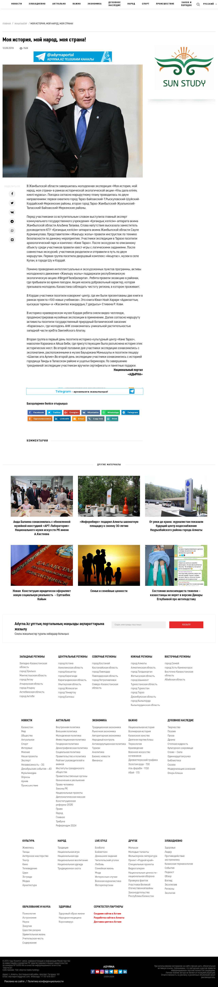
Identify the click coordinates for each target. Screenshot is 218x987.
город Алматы (139, 663)
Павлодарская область (105, 676)
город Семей (172, 663)
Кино (25, 864)
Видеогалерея (136, 868)
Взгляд (168, 881)
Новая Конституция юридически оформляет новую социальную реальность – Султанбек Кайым (42, 595)
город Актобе (27, 696)
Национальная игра (69, 852)
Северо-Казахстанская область (105, 686)
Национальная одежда (70, 864)
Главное (60, 817)
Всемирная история (139, 731)
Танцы (25, 852)
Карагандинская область (72, 680)
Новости (16, 4)
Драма (171, 740)
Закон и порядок (186, 4)
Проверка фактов (138, 881)
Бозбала (100, 848)
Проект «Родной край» (141, 860)
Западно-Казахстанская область (33, 665)
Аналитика (98, 752)
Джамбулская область (143, 697)
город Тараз (137, 692)
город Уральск (28, 671)
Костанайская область (105, 668)
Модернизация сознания (181, 769)
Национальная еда (68, 856)
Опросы (25, 777)
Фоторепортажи (104, 885)
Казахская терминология (179, 864)
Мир (23, 731)
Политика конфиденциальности (46, 981)
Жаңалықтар (20, 24)
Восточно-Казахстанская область (179, 674)
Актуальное (27, 740)
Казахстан (27, 727)
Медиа (26, 881)
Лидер (168, 852)
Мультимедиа (28, 773)
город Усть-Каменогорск (178, 668)
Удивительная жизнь (33, 934)
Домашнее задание (106, 856)
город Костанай (101, 663)
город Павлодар (101, 672)
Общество (27, 736)
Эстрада (27, 877)
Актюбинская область (32, 692)
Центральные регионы (72, 657)
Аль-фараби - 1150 (138, 768)
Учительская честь (32, 938)
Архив (24, 781)
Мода (98, 873)
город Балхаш (66, 697)
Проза (171, 736)
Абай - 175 (133, 773)
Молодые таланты (138, 852)
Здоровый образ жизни (72, 914)
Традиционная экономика (106, 727)
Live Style (101, 841)
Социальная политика (68, 752)
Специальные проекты (141, 864)
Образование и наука (36, 907)
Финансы (97, 760)
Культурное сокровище (180, 748)
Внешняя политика (66, 731)
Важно (77, 4)
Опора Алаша (175, 773)
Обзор (168, 876)
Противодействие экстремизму (175, 858)
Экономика (95, 4)
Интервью (26, 748)
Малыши (133, 848)
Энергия (27, 926)
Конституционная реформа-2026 (66, 803)
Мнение (25, 752)
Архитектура (29, 885)
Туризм (96, 748)
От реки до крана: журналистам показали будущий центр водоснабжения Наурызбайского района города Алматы (176, 526)
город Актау (26, 679)
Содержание (29, 943)
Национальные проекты (69, 793)
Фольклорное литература (142, 856)
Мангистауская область (33, 675)
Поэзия (172, 731)
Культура (28, 841)
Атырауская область (31, 684)
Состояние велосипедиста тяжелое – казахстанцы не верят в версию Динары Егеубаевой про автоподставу (176, 595)
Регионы (169, 889)
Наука (25, 922)
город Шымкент (140, 680)
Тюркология (135, 744)
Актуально (59, 4)
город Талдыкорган (141, 672)
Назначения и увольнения (70, 780)
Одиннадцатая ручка (179, 756)
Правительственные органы (71, 776)
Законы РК (62, 789)
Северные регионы (104, 657)
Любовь (99, 864)
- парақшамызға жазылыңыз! (81, 391)
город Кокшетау (67, 672)
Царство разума (31, 930)
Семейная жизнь (104, 868)
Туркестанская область (144, 684)
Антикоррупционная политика (109, 744)
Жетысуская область (143, 676)
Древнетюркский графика (143, 760)
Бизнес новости (101, 756)
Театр (25, 860)
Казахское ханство (139, 736)
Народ (131, 4)
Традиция (63, 848)
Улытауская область (69, 684)
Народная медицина (70, 918)
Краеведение (135, 748)
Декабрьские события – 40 (36, 769)
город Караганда (67, 676)
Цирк (25, 873)
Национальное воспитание (73, 860)
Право (59, 809)
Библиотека (174, 760)
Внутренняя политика (68, 727)
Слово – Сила (175, 752)
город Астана (65, 663)
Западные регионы (32, 657)
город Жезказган (67, 688)
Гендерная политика (67, 744)
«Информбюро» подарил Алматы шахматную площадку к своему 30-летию (109, 524)
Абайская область (175, 679)
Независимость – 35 (32, 765)
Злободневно (37, 4)
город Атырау (27, 688)
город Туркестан (140, 688)
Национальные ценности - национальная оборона (143, 875)
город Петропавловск (104, 680)
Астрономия (29, 918)
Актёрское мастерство (35, 856)
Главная (7, 24)
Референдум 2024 (66, 825)
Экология (170, 893)
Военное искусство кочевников (139, 754)
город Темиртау (67, 692)
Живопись (28, 848)
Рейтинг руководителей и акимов (70, 762)
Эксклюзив (171, 885)
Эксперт (26, 760)
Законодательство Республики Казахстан (141, 894)
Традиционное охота (69, 868)
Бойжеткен (101, 852)
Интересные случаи (106, 877)
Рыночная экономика (104, 731)
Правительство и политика (71, 756)
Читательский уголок (107, 860)
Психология (29, 914)
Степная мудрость (178, 744)
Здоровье (170, 848)
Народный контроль (103, 740)
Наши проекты (29, 756)
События (169, 868)
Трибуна (60, 821)
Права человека (65, 784)
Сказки (171, 765)
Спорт (145, 4)
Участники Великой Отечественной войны (140, 887)
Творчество (174, 727)
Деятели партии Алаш (140, 740)
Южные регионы (141, 657)
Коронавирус (66, 922)
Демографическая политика (72, 748)
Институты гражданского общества (70, 770)
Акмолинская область (70, 668)
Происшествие (165, 4)
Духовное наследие (114, 4)
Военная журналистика (108, 881)
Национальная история (141, 727)
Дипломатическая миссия (70, 797)
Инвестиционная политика (71, 740)
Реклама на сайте (14, 981)
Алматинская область (143, 668)
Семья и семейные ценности (108, 591)
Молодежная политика (68, 736)
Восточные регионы (177, 657)
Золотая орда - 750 (139, 764)
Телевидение (29, 868)
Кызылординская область (145, 705)
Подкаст (169, 872)
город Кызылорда (141, 701)
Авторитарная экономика (106, 736)
